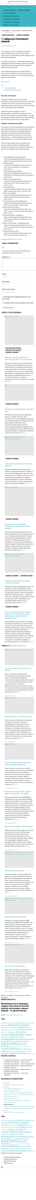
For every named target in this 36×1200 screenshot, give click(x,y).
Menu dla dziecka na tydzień (15, 917)
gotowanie (15, 1027)
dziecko (4, 1027)
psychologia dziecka (14, 1046)
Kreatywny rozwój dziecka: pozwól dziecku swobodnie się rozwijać (18, 792)
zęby (29, 1053)
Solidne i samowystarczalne (13, 90)
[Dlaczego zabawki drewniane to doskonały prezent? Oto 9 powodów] (19, 330)
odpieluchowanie (17, 1037)
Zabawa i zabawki (23, 10)
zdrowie (22, 1053)
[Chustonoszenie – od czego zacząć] (19, 705)
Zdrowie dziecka (9, 10)
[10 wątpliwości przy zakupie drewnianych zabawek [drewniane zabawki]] (19, 501)
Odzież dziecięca (9, 13)
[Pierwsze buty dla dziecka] (19, 953)
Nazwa (4, 274)
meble (9, 1032)
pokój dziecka (9, 1043)
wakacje (4, 1051)
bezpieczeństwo (22, 1023)
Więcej (9, 381)
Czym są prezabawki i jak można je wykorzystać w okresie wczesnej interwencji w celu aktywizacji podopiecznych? (18, 615)
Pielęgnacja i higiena (11, 22)
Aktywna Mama (8, 1104)
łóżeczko (33, 1053)
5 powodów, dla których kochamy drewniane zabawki (17, 582)
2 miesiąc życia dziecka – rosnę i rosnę (16, 1062)
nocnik (3, 1037)
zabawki (13, 1053)
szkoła (28, 1049)
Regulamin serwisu (10, 1161)
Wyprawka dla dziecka (11, 19)
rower (21, 1046)
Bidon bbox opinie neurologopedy (14, 1085)
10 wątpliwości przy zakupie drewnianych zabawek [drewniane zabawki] (17, 526)
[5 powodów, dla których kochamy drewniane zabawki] (19, 563)
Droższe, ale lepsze (10, 88)
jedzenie (23, 1027)
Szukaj (33, 7)
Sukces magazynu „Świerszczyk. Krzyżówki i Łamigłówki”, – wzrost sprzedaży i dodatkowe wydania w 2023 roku (18, 1094)
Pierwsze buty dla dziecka (15, 966)
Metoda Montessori (13, 348)
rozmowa (27, 1046)
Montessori (17, 1034)
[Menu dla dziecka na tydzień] (19, 905)
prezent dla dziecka (10, 25)
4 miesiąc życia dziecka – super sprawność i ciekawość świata (18, 1066)
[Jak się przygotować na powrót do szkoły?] (19, 657)
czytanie (4, 1025)
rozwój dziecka (10, 1048)
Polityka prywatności (10, 1159)
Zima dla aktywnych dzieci (15, 871)
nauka (28, 1034)
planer (31, 1039)
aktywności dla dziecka (8, 1023)
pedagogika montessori (14, 1039)
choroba (31, 1023)
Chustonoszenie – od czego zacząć (18, 716)
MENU (14, 1032)
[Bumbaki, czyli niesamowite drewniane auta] (19, 392)
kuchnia (29, 1030)
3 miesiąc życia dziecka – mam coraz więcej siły (19, 1064)
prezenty (5, 1046)
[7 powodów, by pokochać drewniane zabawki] (19, 445)
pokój (12, 1042)
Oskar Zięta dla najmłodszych (13, 1089)
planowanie (5, 1042)
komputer (10, 1030)
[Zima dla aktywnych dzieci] (19, 859)
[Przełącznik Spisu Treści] (2, 86)
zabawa (4, 1053)
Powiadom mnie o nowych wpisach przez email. (19, 303)
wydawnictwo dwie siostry (24, 1051)
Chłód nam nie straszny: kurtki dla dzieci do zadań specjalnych (18, 764)
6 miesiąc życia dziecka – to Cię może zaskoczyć (16, 1074)
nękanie (8, 1037)
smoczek (22, 1049)
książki (23, 1029)
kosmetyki (16, 1030)
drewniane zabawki (18, 1024)
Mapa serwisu (8, 1163)
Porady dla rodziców (11, 16)
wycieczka (12, 1051)
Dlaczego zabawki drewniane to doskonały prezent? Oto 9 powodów (18, 358)
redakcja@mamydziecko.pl (14, 1015)
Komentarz (6, 257)
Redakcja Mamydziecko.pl (12, 1157)
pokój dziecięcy (21, 1041)
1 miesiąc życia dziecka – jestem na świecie (18, 1060)
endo (9, 1027)
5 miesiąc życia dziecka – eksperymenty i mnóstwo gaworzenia (17, 1070)
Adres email (6, 281)
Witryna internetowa (8, 289)
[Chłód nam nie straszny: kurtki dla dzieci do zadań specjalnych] (19, 751)
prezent (23, 1043)
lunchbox (4, 1032)
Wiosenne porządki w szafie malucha (19, 826)
